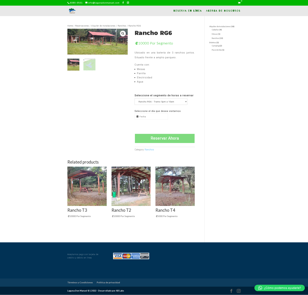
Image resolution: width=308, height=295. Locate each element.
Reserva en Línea (188, 11)
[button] (279, 288)
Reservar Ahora (165, 138)
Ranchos (122, 26)
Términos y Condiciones (80, 282)
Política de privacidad (108, 282)
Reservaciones (82, 26)
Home (70, 26)
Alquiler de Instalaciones (103, 26)
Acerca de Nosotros (223, 11)
